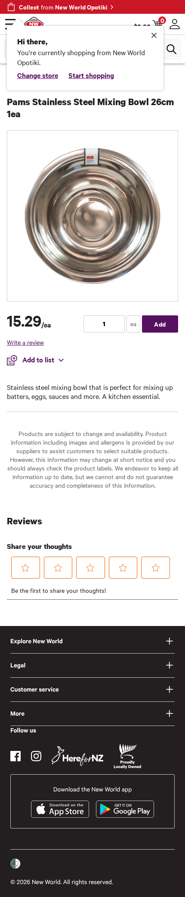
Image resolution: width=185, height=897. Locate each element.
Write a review (25, 342)
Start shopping (91, 75)
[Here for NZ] (77, 756)
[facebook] (15, 756)
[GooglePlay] (125, 809)
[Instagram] (36, 756)
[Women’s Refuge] (15, 864)
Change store (37, 75)
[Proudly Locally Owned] (127, 756)
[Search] (171, 49)
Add (160, 323)
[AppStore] (60, 809)
